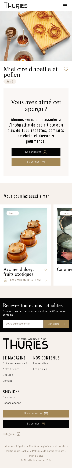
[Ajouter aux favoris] (66, 68)
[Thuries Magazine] (25, 344)
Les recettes (40, 363)
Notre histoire (11, 369)
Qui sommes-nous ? (15, 363)
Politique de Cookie (17, 451)
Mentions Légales (15, 446)
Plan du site (36, 456)
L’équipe (8, 375)
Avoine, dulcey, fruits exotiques (18, 272)
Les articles (40, 369)
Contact (7, 381)
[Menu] (65, 5)
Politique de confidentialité (48, 451)
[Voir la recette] (45, 280)
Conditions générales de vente (47, 446)
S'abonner (9, 397)
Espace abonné (12, 403)
